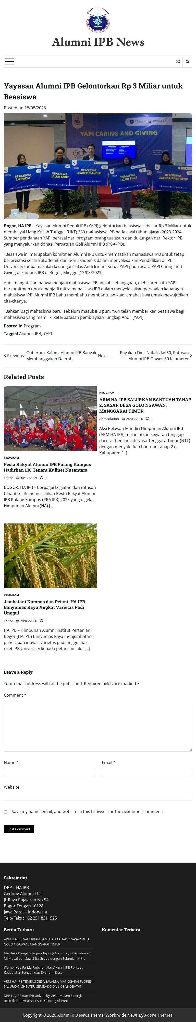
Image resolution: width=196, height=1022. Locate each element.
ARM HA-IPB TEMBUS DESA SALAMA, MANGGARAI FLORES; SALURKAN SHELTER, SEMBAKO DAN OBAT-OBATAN (48, 984)
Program (32, 326)
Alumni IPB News (98, 41)
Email (109, 762)
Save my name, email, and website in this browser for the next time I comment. (87, 811)
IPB (38, 333)
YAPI (47, 333)
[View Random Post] (177, 62)
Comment (15, 695)
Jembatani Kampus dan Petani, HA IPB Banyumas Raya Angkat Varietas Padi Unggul (44, 607)
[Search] (187, 62)
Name (11, 762)
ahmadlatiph (109, 418)
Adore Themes (158, 1015)
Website (11, 787)
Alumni (26, 333)
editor (8, 477)
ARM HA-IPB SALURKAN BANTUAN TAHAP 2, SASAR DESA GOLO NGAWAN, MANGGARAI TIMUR (145, 405)
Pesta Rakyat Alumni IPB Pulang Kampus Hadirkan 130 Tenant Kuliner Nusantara (47, 467)
